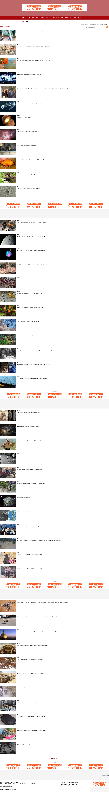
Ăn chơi (74, 17)
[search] (82, 17)
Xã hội (79, 17)
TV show (42, 17)
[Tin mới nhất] (25, 17)
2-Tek (66, 17)
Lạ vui (57, 17)
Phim (37, 17)
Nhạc (46, 17)
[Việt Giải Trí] (23, 17)
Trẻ (54, 17)
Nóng (29, 17)
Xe (70, 17)
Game (62, 17)
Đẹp (50, 17)
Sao (33, 17)
